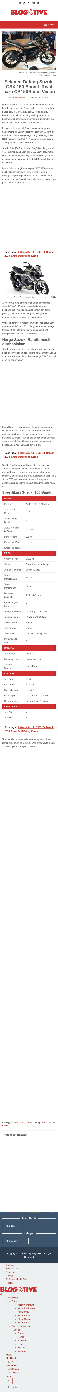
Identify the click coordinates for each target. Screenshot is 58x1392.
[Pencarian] (9, 1381)
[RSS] (38, 3)
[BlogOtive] (29, 12)
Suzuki (29, 1122)
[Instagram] (29, 3)
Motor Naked (19, 1122)
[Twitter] (24, 3)
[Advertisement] (29, 217)
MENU (51, 25)
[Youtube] (33, 3)
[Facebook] (19, 3)
